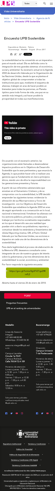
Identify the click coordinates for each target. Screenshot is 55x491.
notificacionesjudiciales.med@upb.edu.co (17, 401)
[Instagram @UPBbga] (53, 413)
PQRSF (27, 295)
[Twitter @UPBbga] (42, 413)
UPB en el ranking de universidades (23, 308)
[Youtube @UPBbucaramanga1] (47, 413)
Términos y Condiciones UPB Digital (24, 460)
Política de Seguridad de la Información (24, 455)
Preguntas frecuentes (16, 303)
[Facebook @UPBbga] (37, 413)
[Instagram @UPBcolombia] (22, 413)
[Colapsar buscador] (44, 3)
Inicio (6, 18)
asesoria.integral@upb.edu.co (17, 346)
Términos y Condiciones (37, 444)
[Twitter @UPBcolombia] (12, 413)
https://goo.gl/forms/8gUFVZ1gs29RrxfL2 (27, 273)
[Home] (8, 3)
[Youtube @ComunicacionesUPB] (17, 413)
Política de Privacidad (24, 449)
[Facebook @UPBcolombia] (6, 413)
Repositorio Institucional (12, 444)
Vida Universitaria (22, 18)
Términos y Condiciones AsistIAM (24, 465)
